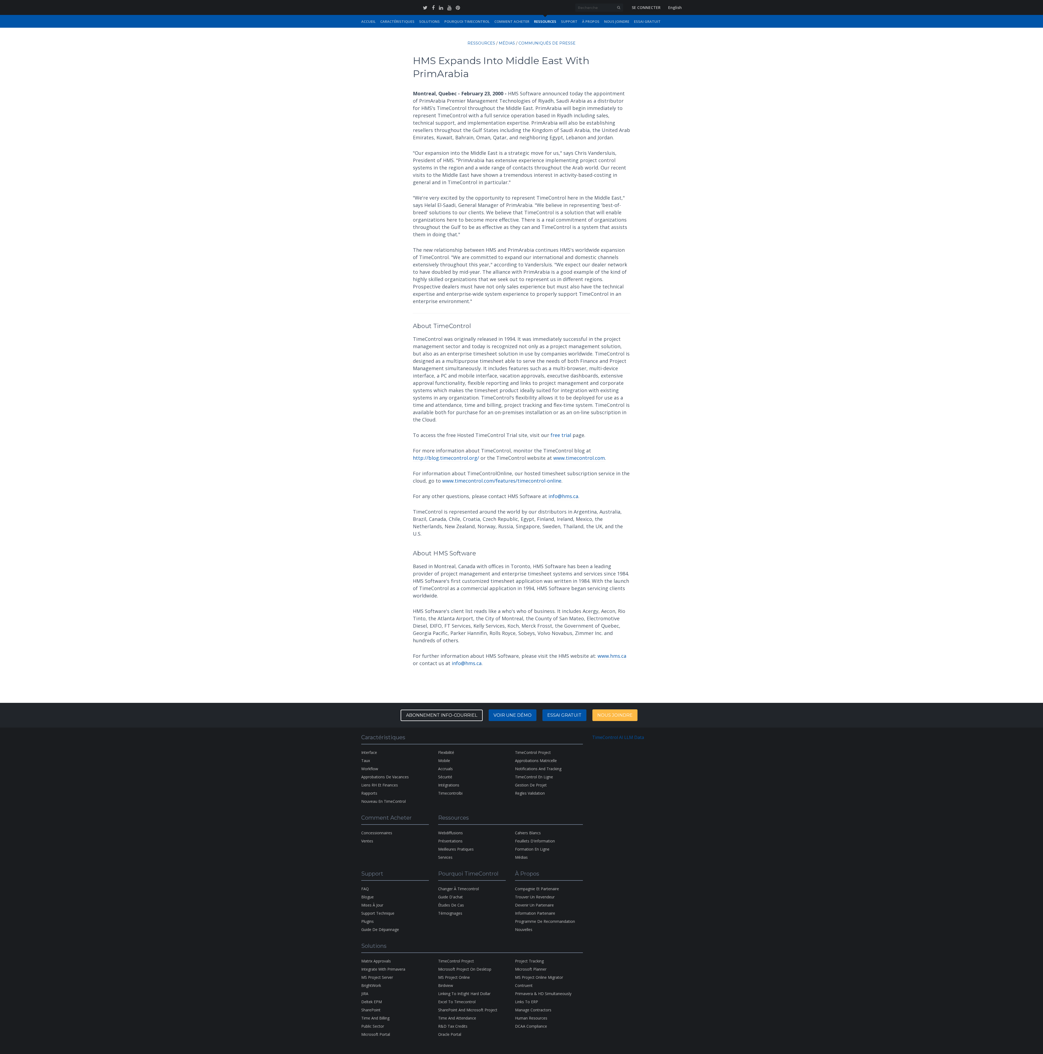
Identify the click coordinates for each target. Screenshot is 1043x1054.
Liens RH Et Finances (379, 785)
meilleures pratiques (456, 849)
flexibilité (446, 752)
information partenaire (535, 913)
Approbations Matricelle (536, 760)
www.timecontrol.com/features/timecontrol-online (501, 480)
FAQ (365, 888)
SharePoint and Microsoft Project (467, 1009)
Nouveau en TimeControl (383, 801)
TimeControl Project (533, 752)
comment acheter (511, 21)
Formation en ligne (532, 849)
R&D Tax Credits (452, 1026)
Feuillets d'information (535, 841)
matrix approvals (376, 961)
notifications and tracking (538, 768)
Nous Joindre (616, 21)
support (569, 21)
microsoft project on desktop (464, 969)
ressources (545, 21)
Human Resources (531, 1018)
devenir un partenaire (534, 905)
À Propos (590, 21)
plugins (367, 921)
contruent (524, 985)
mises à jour (372, 905)
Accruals (445, 768)
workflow (369, 768)
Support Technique (377, 913)
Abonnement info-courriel (441, 715)
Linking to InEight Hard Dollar (464, 993)
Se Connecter (646, 7)
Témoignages (450, 913)
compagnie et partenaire (537, 888)
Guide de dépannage (380, 929)
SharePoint (371, 1009)
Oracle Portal (449, 1034)
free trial (561, 435)
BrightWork (371, 985)
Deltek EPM (371, 1001)
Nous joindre (615, 715)
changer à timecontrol (458, 888)
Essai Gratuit (647, 21)
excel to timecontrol (457, 1001)
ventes (367, 841)
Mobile (444, 760)
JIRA (364, 993)
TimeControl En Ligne (534, 776)
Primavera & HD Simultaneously (543, 993)
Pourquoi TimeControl (467, 21)
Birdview (445, 985)
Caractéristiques (397, 21)
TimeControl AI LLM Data (618, 737)
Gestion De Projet (531, 785)
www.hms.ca (612, 656)
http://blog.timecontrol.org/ (446, 458)
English (675, 7)
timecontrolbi (450, 793)
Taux (365, 760)
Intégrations (448, 785)
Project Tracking (529, 961)
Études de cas (451, 905)
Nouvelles (523, 929)
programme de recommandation (545, 921)
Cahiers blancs (528, 832)
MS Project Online (454, 977)
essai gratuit (564, 715)
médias (507, 43)
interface (369, 752)
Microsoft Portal (375, 1034)
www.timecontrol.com (579, 458)
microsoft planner (530, 969)
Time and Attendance (457, 1018)
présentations (450, 841)
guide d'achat (450, 896)
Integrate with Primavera (383, 969)
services (445, 857)
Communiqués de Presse (547, 43)
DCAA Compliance (531, 1026)
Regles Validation (530, 793)
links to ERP (526, 1001)
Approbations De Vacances (385, 776)
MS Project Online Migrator (539, 977)
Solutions (429, 21)
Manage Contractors (533, 1009)
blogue (367, 896)
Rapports (369, 793)
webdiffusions (450, 832)
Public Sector (372, 1026)
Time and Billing (375, 1018)
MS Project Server (377, 977)
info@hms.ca (563, 496)
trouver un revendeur (535, 896)
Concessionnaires (376, 832)
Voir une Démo (513, 715)
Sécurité (445, 776)
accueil (368, 21)
